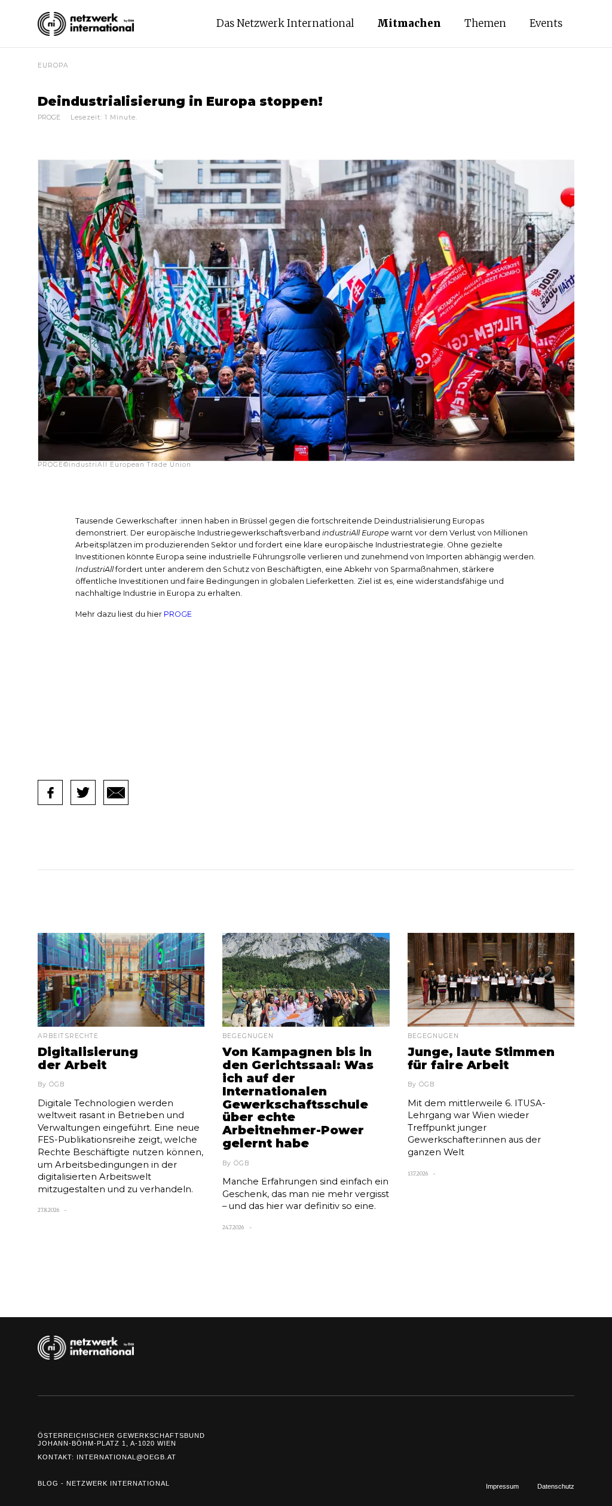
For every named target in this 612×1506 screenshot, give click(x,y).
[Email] (115, 792)
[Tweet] (83, 792)
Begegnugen (248, 1036)
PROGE (178, 614)
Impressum (502, 1486)
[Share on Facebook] (50, 792)
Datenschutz (555, 1486)
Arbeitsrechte (68, 1036)
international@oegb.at (126, 1457)
